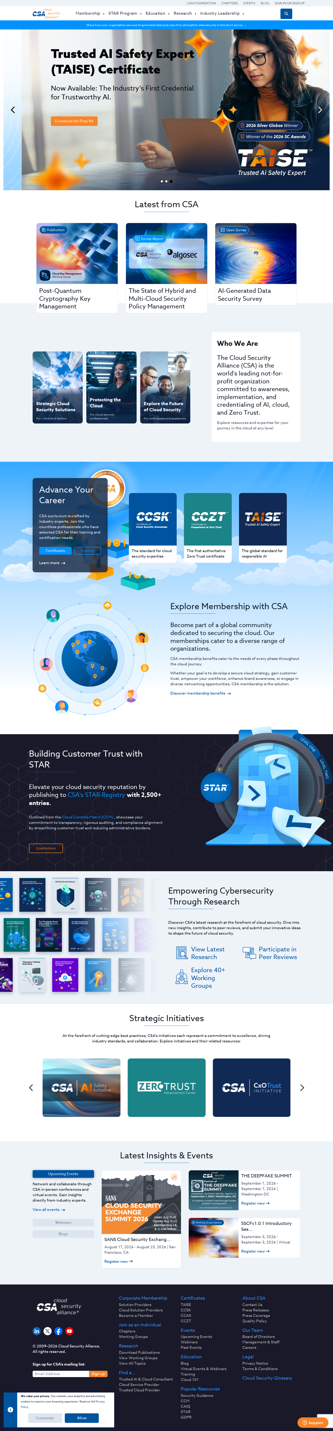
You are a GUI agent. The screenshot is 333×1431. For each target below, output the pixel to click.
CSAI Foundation (201, 3)
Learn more (49, 563)
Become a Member (136, 1315)
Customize (45, 1418)
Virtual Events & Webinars (204, 1369)
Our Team (252, 1330)
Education (191, 1357)
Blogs (63, 1234)
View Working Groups (138, 1358)
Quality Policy (254, 1321)
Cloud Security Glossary (267, 1378)
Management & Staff (261, 1342)
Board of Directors (258, 1337)
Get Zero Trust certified (48, 389)
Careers (249, 1347)
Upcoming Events (196, 1337)
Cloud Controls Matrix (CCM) (87, 817)
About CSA (253, 1298)
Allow (82, 1418)
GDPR (186, 1417)
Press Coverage (256, 1315)
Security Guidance (197, 1395)
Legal (248, 1357)
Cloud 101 (190, 1380)
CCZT (186, 1321)
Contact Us (252, 1305)
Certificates (193, 1298)
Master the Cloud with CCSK (109, 374)
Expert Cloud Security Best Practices (108, 389)
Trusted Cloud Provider (139, 1390)
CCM (185, 1401)
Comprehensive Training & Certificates (164, 359)
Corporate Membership (143, 1298)
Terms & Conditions (260, 1369)
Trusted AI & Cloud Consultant (146, 1379)
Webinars (63, 1222)
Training (87, 550)
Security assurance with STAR (56, 359)
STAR (186, 1412)
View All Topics (132, 1363)
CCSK (186, 1310)
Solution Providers (135, 1305)
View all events (46, 1209)
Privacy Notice (255, 1363)
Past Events (191, 1347)
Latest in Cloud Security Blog (164, 389)
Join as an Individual (140, 1325)
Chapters (229, 3)
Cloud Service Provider (139, 1385)
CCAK (186, 1315)
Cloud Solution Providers (141, 1310)
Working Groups (133, 1337)
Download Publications (139, 1352)
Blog (265, 3)
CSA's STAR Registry (96, 795)
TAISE (186, 1305)
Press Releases (255, 1310)
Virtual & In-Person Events (159, 374)
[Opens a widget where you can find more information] (312, 1423)
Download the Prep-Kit (56, 121)
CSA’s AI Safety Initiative (49, 374)
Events (249, 3)
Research (128, 1346)
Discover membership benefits (197, 693)
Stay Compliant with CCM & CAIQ (107, 359)
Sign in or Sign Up (290, 3)
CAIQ (185, 1406)
